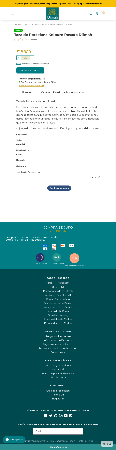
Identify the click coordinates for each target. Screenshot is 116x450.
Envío (18, 63)
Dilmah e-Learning (58, 315)
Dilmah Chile (58, 287)
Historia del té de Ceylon (58, 319)
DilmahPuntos (58, 377)
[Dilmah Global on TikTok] (70, 416)
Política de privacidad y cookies (58, 373)
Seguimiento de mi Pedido (58, 344)
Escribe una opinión (59, 188)
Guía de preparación (58, 390)
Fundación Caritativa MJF (58, 295)
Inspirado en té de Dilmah (58, 307)
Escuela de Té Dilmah (58, 311)
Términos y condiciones (58, 365)
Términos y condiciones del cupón (58, 348)
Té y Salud (58, 394)
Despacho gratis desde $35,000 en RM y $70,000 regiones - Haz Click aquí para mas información (58, 3)
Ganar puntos (16, 439)
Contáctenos (58, 352)
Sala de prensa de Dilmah (58, 303)
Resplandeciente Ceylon (58, 323)
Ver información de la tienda (31, 85)
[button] (58, 447)
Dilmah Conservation (58, 299)
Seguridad (58, 369)
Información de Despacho (58, 340)
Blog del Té (58, 398)
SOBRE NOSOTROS (58, 283)
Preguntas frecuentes (58, 336)
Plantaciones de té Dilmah (58, 291)
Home (18, 25)
